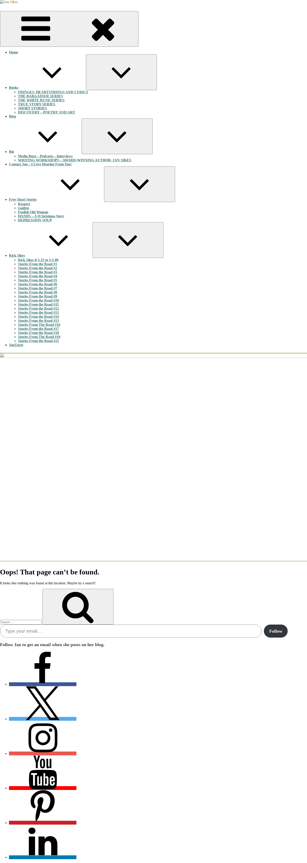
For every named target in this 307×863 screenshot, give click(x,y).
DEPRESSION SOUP (35, 220)
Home (13, 52)
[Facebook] (42, 684)
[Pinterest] (42, 823)
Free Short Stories (23, 199)
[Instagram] (42, 753)
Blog (12, 116)
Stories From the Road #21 (38, 341)
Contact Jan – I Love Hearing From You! (40, 164)
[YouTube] (42, 788)
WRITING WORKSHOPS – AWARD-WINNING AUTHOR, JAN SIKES (74, 160)
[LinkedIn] (42, 857)
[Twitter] (42, 719)
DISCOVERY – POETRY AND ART (46, 112)
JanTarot (16, 345)
